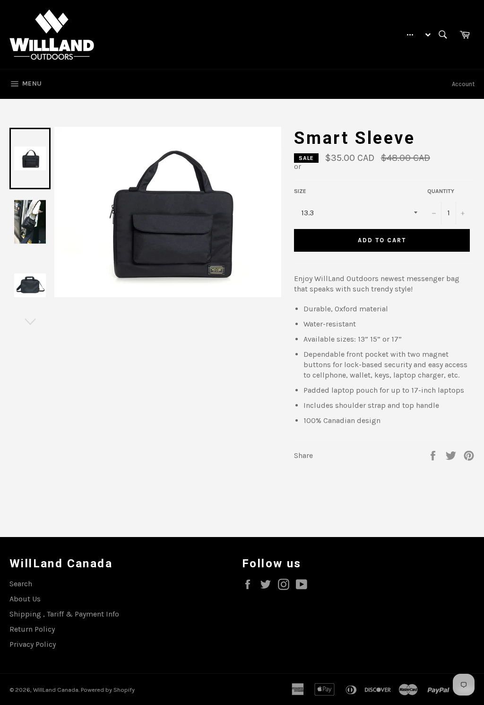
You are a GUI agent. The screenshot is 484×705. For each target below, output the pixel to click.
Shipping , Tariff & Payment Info (64, 613)
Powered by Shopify (108, 689)
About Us (25, 598)
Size (300, 191)
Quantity (440, 191)
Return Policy (32, 629)
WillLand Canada (55, 689)
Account (463, 84)
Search (20, 583)
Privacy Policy (32, 644)
